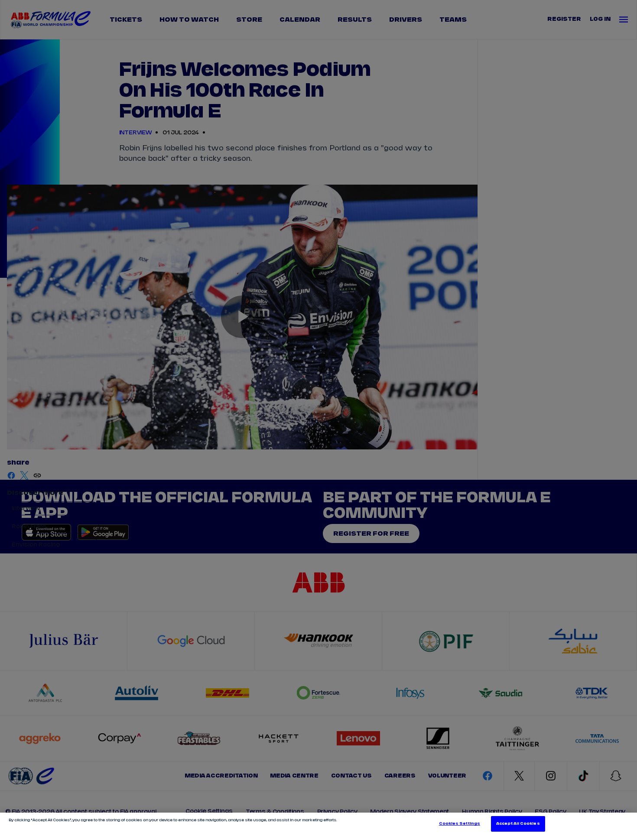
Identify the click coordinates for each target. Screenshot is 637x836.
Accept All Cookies (518, 823)
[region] (318, 824)
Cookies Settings (459, 823)
